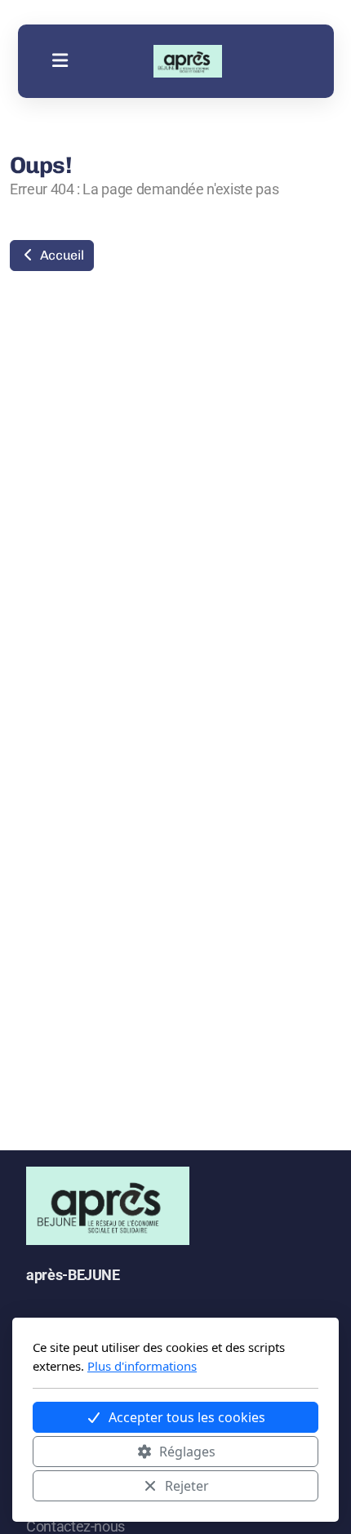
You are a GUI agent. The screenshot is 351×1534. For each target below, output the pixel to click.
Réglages (187, 1452)
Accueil (60, 255)
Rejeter (187, 1486)
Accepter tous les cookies (187, 1417)
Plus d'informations (142, 1366)
